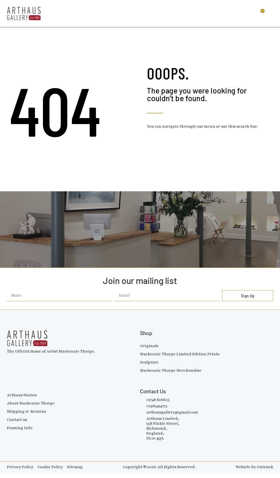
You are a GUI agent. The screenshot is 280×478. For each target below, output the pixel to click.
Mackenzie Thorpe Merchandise (171, 370)
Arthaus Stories (22, 395)
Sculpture (149, 362)
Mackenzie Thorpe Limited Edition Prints (179, 354)
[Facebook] (9, 359)
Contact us (17, 419)
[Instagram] (19, 359)
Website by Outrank (254, 467)
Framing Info (19, 427)
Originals (149, 345)
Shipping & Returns (26, 411)
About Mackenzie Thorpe (31, 403)
